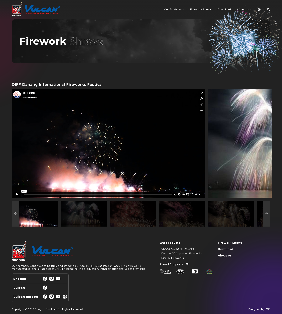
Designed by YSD (259, 309)
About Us (224, 255)
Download (225, 249)
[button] (174, 9)
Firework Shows (230, 242)
